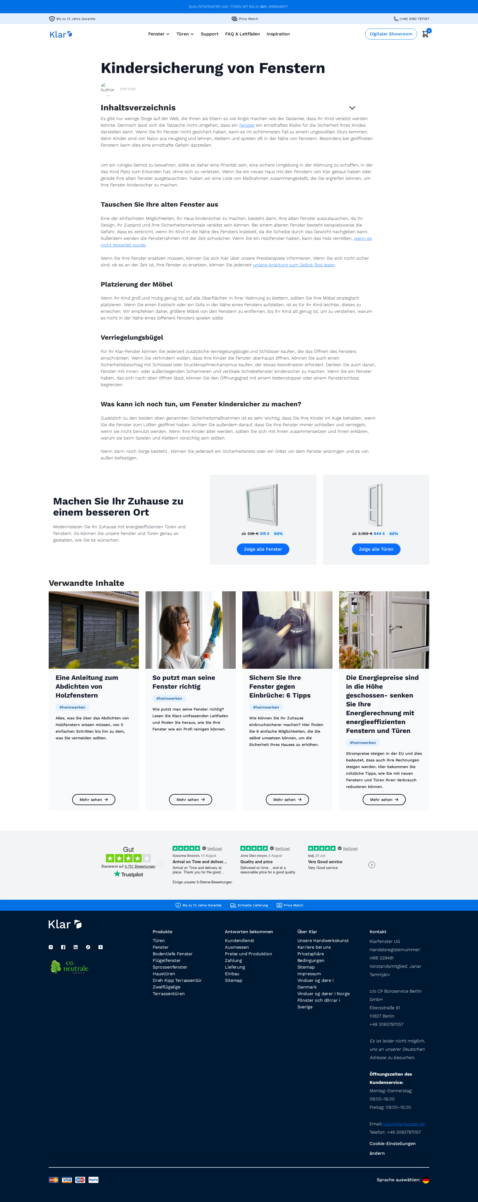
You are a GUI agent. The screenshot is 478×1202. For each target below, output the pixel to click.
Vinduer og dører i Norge (323, 993)
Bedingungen (310, 960)
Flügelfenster (167, 960)
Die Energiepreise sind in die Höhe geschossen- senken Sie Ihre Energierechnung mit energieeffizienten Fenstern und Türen (382, 704)
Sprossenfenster (170, 967)
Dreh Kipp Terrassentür (177, 980)
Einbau (232, 973)
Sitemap (233, 980)
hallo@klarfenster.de (403, 1123)
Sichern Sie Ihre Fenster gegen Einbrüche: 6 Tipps (280, 686)
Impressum (309, 973)
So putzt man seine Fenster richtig (183, 682)
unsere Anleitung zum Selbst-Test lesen (294, 264)
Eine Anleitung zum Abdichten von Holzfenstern (87, 686)
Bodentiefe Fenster (173, 953)
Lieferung (235, 967)
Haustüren (164, 973)
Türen (159, 940)
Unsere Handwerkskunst (323, 940)
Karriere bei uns (314, 947)
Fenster (247, 125)
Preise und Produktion (248, 953)
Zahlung (233, 960)
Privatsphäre (310, 953)
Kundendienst (239, 940)
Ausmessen (237, 947)
